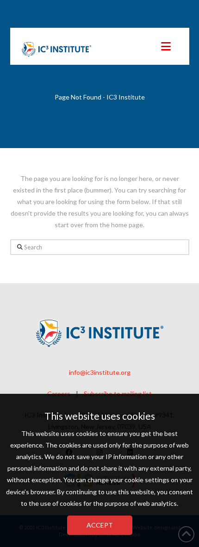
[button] (166, 46)
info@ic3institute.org (100, 372)
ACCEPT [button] (100, 525)
